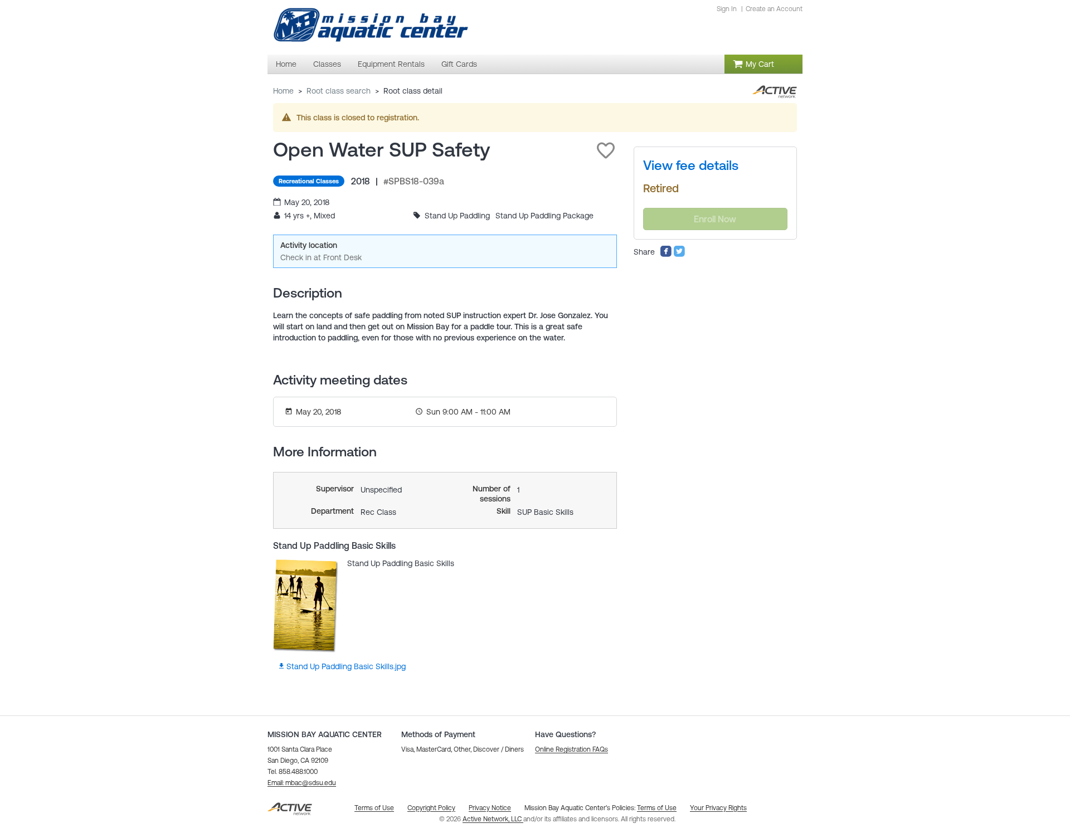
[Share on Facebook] (666, 254)
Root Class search (339, 90)
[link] (690, 165)
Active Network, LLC (493, 819)
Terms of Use (657, 808)
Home (283, 90)
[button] (606, 150)
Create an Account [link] (774, 9)
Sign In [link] (727, 9)
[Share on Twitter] (679, 254)
